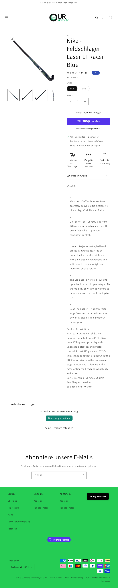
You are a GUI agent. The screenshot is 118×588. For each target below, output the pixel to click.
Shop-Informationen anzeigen (85, 145)
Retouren (12, 528)
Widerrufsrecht (56, 578)
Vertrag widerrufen (98, 496)
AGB (87, 578)
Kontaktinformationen (101, 578)
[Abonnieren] (83, 475)
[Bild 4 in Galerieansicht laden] (53, 95)
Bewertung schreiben (59, 418)
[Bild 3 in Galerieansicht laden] (40, 95)
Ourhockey (26, 578)
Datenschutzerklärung (19, 521)
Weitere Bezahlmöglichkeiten (88, 128)
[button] (6, 17)
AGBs (10, 514)
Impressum (13, 507)
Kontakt (38, 500)
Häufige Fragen (41, 507)
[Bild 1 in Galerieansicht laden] (13, 95)
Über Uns (12, 500)
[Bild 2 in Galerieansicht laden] (27, 95)
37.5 (86, 89)
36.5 (72, 88)
